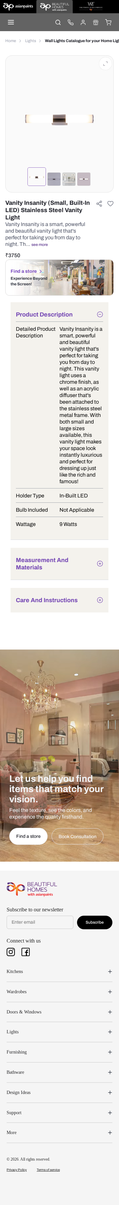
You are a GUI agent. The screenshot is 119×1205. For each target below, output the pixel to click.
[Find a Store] (95, 22)
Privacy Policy (17, 1170)
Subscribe (95, 922)
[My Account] (83, 22)
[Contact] (70, 22)
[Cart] (108, 22)
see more (39, 244)
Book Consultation (78, 836)
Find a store (24, 271)
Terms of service (48, 1170)
